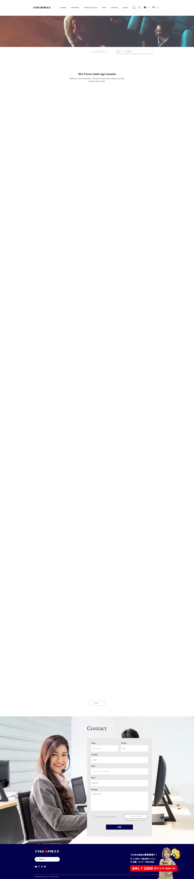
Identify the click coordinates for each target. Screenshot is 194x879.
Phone (93, 777)
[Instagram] (42, 866)
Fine (42, 876)
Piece (45, 876)
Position (123, 743)
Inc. (48, 876)
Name (93, 743)
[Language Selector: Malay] (146, 7)
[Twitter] (45, 866)
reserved (56, 876)
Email (93, 766)
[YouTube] (36, 866)
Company (94, 754)
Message (94, 789)
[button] (135, 816)
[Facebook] (39, 866)
